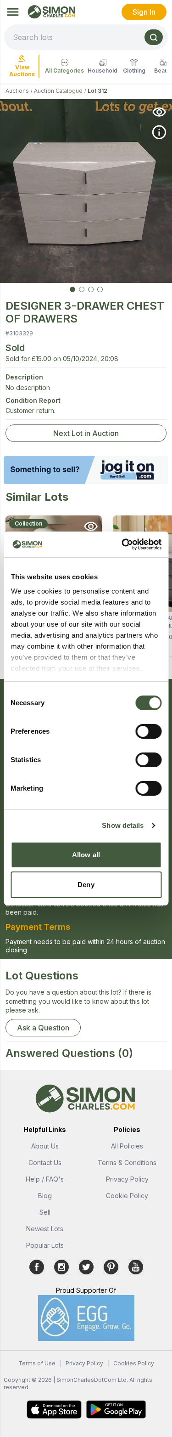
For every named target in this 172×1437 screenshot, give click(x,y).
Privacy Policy (127, 1179)
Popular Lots (45, 1245)
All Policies (127, 1146)
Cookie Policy (127, 1195)
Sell (44, 1212)
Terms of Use (36, 1363)
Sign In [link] (144, 12)
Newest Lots (44, 1229)
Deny (86, 884)
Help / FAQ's (45, 1179)
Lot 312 (97, 90)
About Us (45, 1146)
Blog (45, 1195)
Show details (123, 825)
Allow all (86, 855)
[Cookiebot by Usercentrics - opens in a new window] (122, 544)
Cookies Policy (133, 1363)
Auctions (17, 90)
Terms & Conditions (127, 1162)
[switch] (148, 731)
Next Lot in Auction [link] (86, 433)
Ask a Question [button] (43, 1027)
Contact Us (44, 1162)
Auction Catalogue (58, 90)
